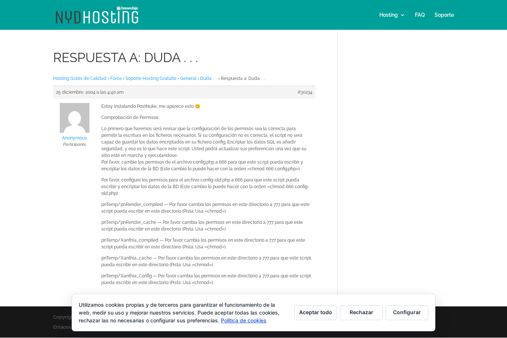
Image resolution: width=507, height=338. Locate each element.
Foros (116, 78)
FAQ (420, 15)
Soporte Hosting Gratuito (150, 78)
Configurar (407, 312)
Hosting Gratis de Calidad (80, 78)
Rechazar (361, 312)
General (188, 78)
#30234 (305, 92)
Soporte (444, 15)
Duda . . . (208, 78)
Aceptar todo (315, 312)
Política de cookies (243, 320)
